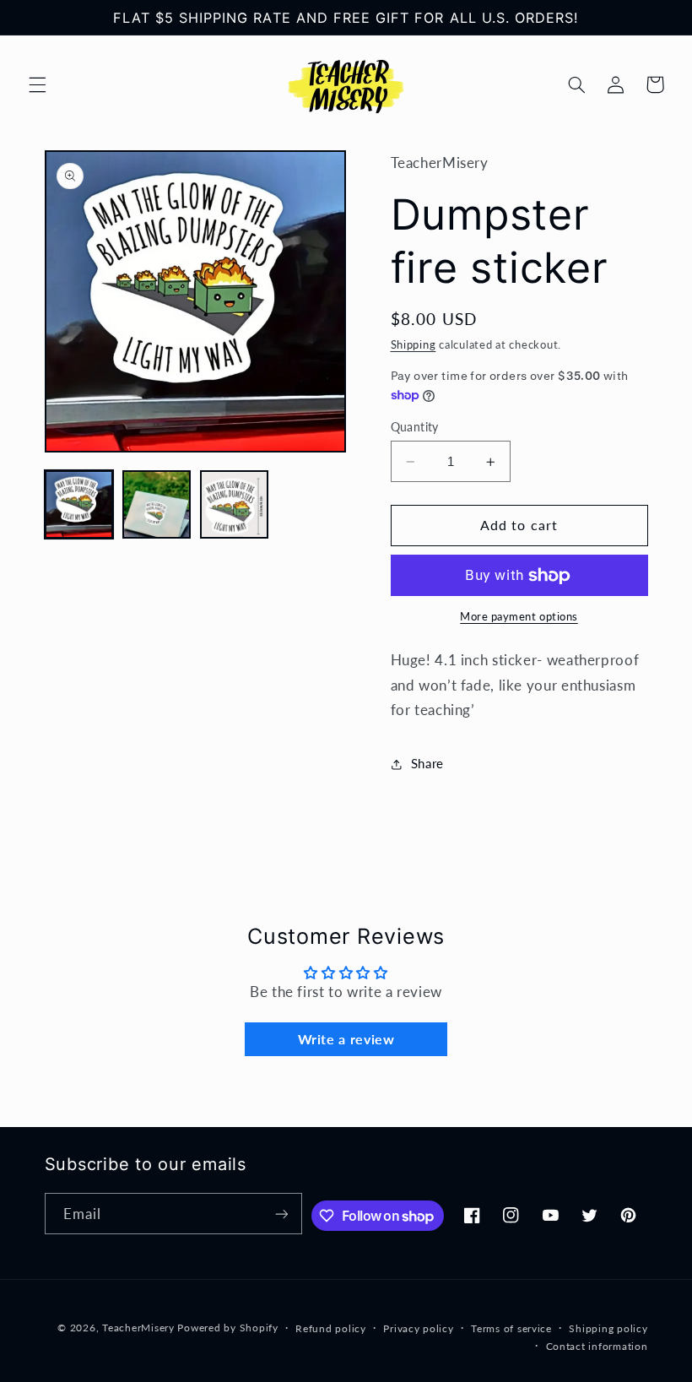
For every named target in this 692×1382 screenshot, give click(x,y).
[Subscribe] (281, 1213)
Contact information (597, 1346)
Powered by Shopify (227, 1327)
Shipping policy (608, 1328)
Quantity (415, 427)
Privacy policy (418, 1328)
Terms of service (511, 1328)
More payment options (519, 616)
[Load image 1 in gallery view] (79, 504)
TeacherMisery (138, 1327)
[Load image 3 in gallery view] (234, 504)
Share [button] (427, 763)
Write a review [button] (346, 1039)
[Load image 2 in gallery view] (157, 504)
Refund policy (330, 1328)
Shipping (413, 345)
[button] (37, 84)
